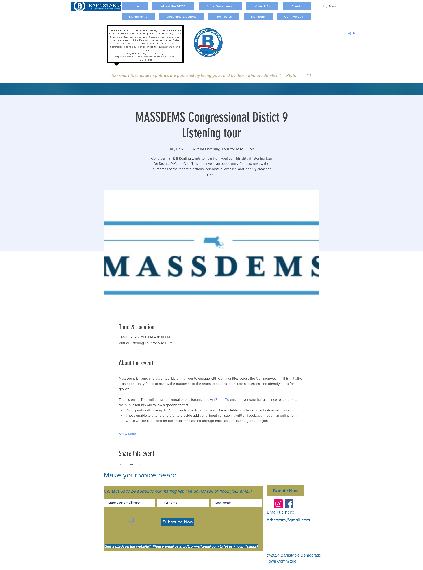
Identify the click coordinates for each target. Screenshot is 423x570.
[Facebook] (289, 503)
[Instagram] (278, 503)
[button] (173, 6)
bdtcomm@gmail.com (201, 546)
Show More (127, 434)
